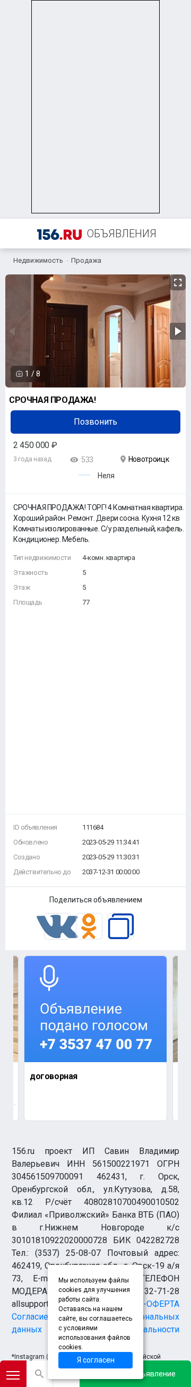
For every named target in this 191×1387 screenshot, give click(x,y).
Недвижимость (38, 260)
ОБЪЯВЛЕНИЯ (122, 233)
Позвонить (95, 422)
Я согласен (96, 1360)
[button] (176, 282)
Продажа (86, 260)
